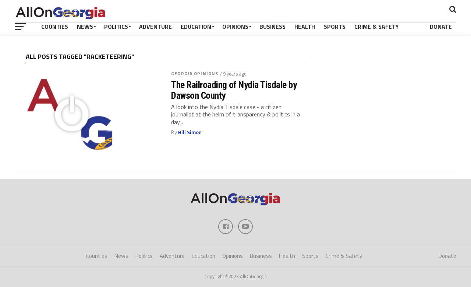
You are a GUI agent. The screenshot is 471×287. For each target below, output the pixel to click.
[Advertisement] (384, 101)
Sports (335, 26)
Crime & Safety (376, 26)
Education (196, 26)
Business (272, 26)
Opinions (235, 26)
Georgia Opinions (194, 73)
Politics (116, 26)
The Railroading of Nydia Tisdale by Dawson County (234, 90)
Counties (54, 26)
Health (304, 26)
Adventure (155, 26)
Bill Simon (190, 132)
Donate (441, 26)
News (85, 26)
